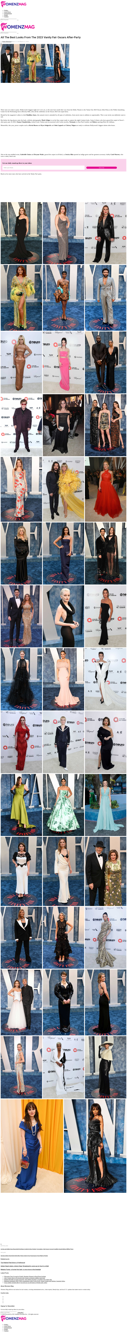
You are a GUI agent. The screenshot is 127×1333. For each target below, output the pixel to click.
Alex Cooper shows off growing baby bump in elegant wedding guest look (24, 1278)
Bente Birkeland (6, 41)
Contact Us (7, 1298)
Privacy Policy (8, 1299)
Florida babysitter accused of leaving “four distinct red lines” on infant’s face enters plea (28, 1279)
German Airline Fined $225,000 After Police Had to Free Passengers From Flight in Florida (24, 1255)
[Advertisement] (52, 95)
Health (6, 15)
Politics (6, 10)
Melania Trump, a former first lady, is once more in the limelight (21, 1269)
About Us (7, 1296)
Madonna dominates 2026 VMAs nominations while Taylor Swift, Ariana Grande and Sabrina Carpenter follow (34, 1281)
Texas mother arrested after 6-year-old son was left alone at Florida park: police (25, 1282)
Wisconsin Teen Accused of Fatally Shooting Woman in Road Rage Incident (25, 1276)
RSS (5, 1302)
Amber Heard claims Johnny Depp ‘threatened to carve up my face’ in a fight (25, 1266)
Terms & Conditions (9, 1301)
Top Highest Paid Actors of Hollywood (13, 1262)
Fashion (6, 16)
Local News (7, 12)
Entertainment (8, 13)
